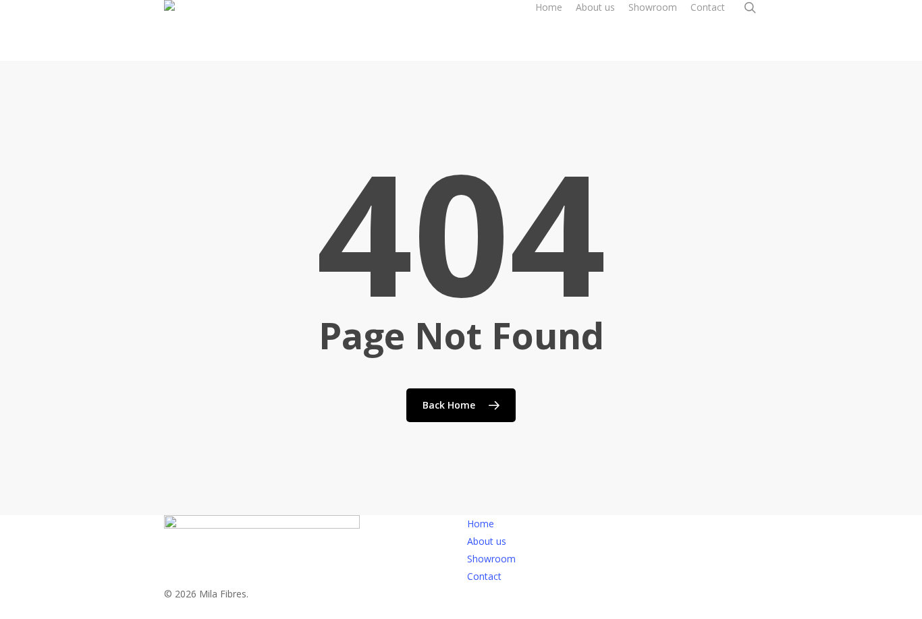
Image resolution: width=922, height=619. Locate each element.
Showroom (491, 558)
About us (486, 541)
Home (480, 523)
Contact (484, 576)
